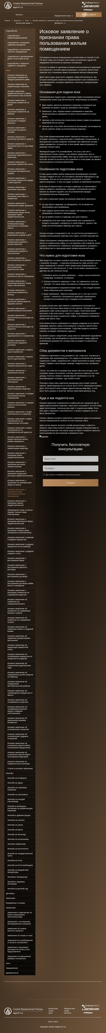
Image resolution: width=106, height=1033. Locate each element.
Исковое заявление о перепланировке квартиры (19, 388)
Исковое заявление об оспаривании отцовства (17, 701)
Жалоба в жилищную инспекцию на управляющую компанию (20, 808)
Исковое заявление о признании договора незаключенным (16, 464)
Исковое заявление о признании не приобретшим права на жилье (19, 482)
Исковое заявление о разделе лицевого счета (20, 552)
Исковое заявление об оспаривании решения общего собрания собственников (17, 710)
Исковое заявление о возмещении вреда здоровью (20, 204)
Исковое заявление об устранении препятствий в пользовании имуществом (18, 745)
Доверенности (12, 973)
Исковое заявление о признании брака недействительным (16, 455)
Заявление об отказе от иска (19, 936)
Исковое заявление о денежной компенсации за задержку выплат (18, 301)
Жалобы (9, 773)
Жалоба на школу (15, 825)
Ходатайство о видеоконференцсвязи (17, 37)
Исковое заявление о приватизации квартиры (17, 447)
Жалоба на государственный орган (20, 854)
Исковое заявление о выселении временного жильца (17, 292)
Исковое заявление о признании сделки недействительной (16, 503)
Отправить (70, 483)
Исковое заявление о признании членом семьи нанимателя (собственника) (19, 530)
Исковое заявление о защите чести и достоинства (20, 358)
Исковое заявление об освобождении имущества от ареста (20, 693)
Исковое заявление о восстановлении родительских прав (16, 267)
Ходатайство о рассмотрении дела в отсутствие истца (20, 57)
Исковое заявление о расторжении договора (17, 575)
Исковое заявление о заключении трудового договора (17, 343)
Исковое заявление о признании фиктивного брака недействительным (20, 521)
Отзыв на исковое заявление (20, 768)
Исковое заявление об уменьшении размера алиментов (17, 720)
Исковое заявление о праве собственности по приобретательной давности (19, 430)
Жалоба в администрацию (18, 815)
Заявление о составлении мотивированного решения (19, 923)
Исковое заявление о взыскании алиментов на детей (18, 102)
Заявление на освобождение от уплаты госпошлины (20, 941)
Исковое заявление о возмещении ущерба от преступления (17, 251)
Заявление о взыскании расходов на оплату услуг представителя (18, 949)
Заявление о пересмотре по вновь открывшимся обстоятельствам (19, 914)
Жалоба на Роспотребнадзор (20, 865)
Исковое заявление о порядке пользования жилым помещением (20, 396)
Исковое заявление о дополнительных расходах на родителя (20, 326)
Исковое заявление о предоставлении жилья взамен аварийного (17, 439)
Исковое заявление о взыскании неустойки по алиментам (17, 196)
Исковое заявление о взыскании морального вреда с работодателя (20, 180)
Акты (8, 963)
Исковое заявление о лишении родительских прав (19, 365)
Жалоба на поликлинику (18, 839)
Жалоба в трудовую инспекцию (16, 883)
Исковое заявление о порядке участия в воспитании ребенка (20, 405)
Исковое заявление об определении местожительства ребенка (18, 684)
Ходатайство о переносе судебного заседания (18, 64)
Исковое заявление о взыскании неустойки (16, 188)
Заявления (11, 908)
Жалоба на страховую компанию (17, 789)
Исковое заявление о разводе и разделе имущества (20, 538)
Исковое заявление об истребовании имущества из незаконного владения (19, 656)
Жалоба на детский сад (17, 889)
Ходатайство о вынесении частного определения (18, 51)
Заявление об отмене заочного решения (16, 930)
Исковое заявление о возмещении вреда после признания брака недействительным (18, 213)
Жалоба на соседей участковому (16, 800)
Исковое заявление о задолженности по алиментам (20, 335)
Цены (50, 1013)
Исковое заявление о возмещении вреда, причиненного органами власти (17, 225)
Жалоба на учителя (15, 820)
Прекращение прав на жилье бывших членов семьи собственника (20, 512)
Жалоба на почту (14, 860)
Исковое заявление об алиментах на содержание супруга (18, 620)
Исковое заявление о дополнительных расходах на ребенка (20, 317)
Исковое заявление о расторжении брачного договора (17, 567)
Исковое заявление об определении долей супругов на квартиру (20, 674)
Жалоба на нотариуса (16, 778)
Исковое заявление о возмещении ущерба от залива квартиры (17, 242)
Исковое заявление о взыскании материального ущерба (18, 171)
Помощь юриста (89, 15)
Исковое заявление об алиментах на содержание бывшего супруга (18, 611)
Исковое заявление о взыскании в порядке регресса (16, 121)
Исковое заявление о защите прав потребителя (20, 351)
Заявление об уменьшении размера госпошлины (19, 957)
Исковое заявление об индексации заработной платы (17, 647)
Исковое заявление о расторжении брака (16, 559)
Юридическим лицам (69, 1010)
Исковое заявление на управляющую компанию (18, 85)
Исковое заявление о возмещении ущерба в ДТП (19, 234)
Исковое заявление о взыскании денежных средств (20, 138)
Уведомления (12, 968)
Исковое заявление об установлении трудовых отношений (17, 736)
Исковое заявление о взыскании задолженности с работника (19, 155)
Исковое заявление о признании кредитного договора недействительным (20, 473)
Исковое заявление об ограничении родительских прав (19, 665)
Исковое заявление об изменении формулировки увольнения (18, 638)
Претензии (10, 898)
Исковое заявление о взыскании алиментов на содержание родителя (18, 592)
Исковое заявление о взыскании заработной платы (20, 163)
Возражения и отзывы (15, 903)
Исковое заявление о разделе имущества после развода (20, 545)
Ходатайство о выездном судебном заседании (18, 44)
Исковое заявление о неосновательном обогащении (16, 379)
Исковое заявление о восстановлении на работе (19, 259)
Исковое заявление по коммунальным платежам (18, 763)
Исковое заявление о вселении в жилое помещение (20, 275)
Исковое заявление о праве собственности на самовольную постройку (19, 421)
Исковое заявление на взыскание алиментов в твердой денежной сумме (18, 77)
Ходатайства (11, 31)
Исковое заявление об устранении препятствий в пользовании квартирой (18, 754)
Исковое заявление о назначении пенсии (16, 372)
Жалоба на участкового (17, 794)
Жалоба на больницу (16, 834)
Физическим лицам (53, 1010)
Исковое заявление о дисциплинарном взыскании (19, 309)
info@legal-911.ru (92, 3)
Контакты (19, 15)
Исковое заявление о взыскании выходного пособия (16, 130)
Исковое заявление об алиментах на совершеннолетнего (17, 601)
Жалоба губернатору (16, 844)
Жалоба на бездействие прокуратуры (18, 871)
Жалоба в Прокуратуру (17, 877)
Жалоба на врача (15, 830)
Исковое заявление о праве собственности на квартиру (19, 413)
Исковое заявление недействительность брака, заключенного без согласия (19, 93)
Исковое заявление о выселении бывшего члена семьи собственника (19, 283)
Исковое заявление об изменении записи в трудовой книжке (20, 629)
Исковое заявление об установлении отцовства (18, 728)
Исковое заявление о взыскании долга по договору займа (20, 146)
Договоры (10, 893)
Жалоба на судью (15, 783)
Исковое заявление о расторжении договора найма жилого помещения (20, 583)
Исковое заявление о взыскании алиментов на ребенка (18, 111)
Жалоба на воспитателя (17, 849)
